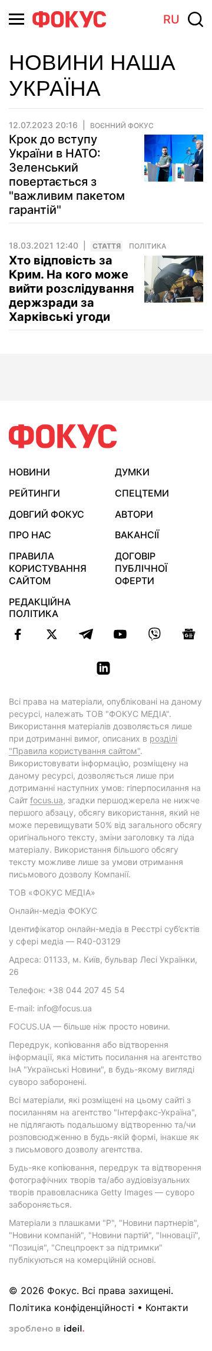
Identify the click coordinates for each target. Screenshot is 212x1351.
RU (171, 19)
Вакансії (137, 535)
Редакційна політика (40, 608)
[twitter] (52, 634)
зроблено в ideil (46, 1329)
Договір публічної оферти (141, 568)
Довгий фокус (46, 514)
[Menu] (16, 19)
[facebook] (18, 634)
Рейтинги (34, 493)
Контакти (166, 1307)
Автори (134, 514)
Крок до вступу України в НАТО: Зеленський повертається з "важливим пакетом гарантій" (67, 174)
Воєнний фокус (122, 126)
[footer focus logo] (63, 436)
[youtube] (120, 634)
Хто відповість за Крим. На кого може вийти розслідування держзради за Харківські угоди (71, 288)
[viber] (154, 634)
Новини (29, 472)
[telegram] (86, 634)
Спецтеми (142, 493)
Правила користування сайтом (48, 568)
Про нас (30, 535)
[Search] (196, 19)
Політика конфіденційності (71, 1307)
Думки (132, 472)
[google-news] (188, 634)
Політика (147, 246)
